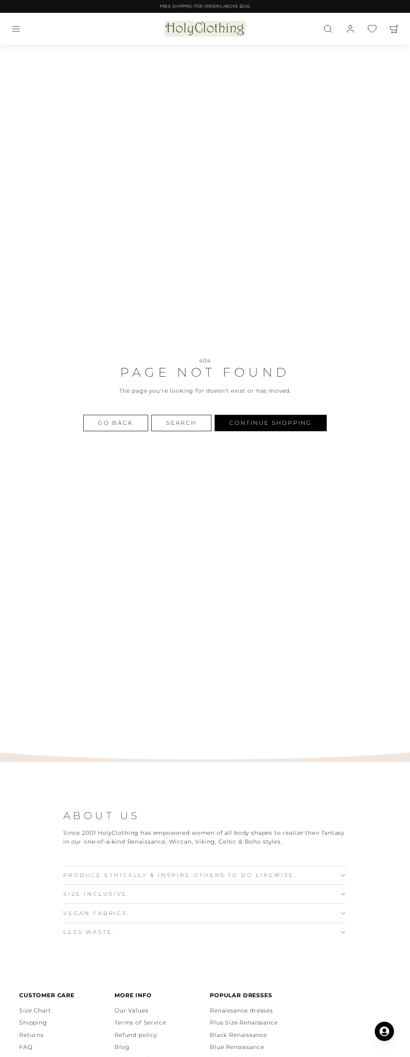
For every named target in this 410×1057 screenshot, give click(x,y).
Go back (115, 422)
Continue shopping (270, 422)
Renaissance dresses (241, 1010)
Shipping (33, 1022)
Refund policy (136, 1035)
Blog (122, 1047)
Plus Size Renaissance (244, 1022)
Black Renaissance (238, 1035)
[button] (16, 29)
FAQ (26, 1047)
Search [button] (181, 422)
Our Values (131, 1010)
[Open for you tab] (384, 1031)
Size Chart (35, 1010)
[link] (350, 29)
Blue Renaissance (237, 1047)
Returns (31, 1035)
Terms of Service (140, 1022)
